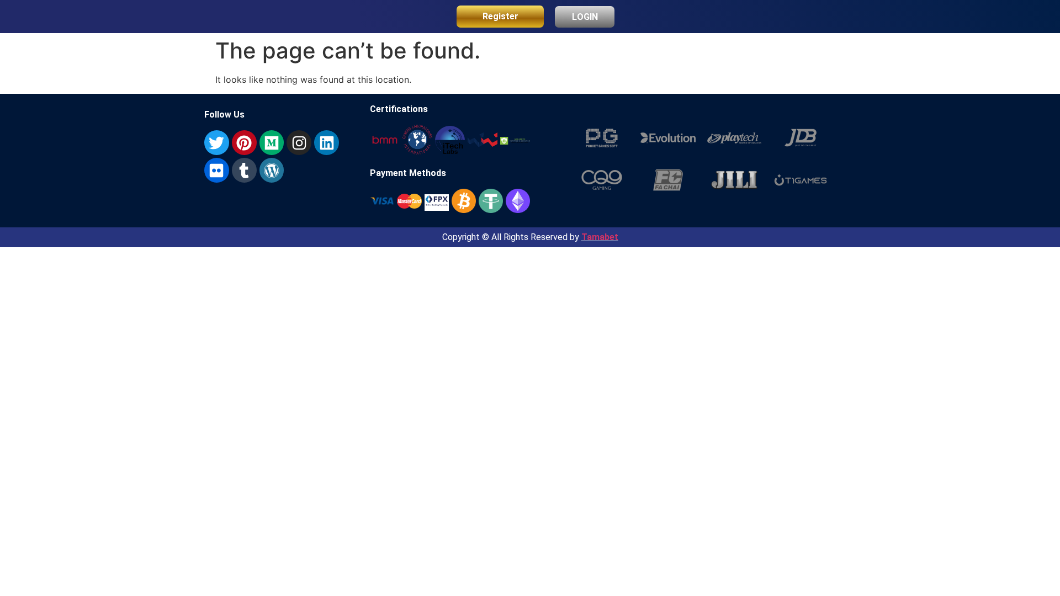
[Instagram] (299, 142)
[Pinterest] (244, 142)
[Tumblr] (244, 170)
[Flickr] (216, 170)
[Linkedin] (326, 142)
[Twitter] (216, 142)
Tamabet (599, 237)
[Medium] (271, 142)
